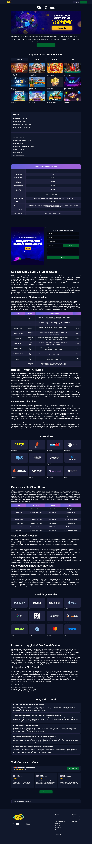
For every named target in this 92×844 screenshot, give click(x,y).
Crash (53, 59)
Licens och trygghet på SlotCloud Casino (23, 146)
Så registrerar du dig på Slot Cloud (22, 124)
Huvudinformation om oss (19, 121)
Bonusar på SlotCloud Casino (20, 134)
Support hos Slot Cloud (19, 149)
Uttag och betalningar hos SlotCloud (22, 140)
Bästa (18, 59)
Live (36, 59)
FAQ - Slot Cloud (17, 152)
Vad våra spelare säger (19, 155)
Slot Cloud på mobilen (18, 137)
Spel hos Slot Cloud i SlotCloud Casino (23, 127)
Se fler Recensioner (46, 791)
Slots (71, 59)
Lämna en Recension (73, 768)
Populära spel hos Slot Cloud (20, 118)
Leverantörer (16, 131)
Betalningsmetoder (18, 143)
